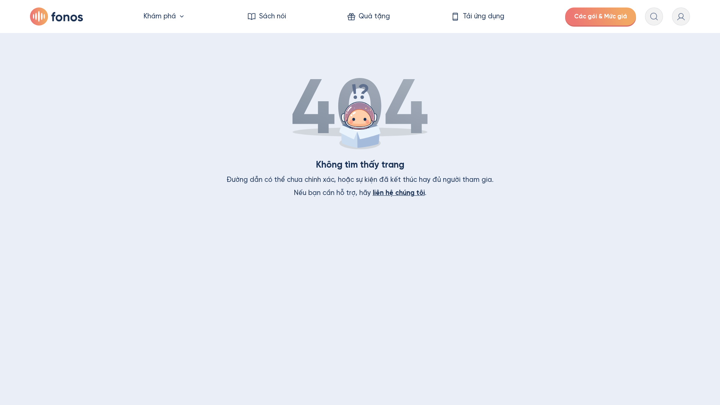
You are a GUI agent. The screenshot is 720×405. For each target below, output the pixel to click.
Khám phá (160, 16)
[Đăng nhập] (681, 17)
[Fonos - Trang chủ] (56, 17)
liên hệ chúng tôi (399, 192)
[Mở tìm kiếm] (654, 17)
